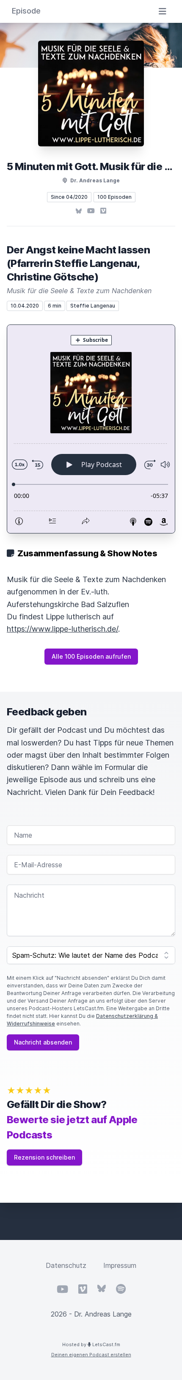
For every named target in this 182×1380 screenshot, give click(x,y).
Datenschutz (66, 1265)
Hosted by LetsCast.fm (91, 1344)
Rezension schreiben (44, 1157)
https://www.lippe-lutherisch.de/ (62, 628)
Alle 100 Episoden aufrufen (91, 656)
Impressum (119, 1265)
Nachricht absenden (43, 1042)
